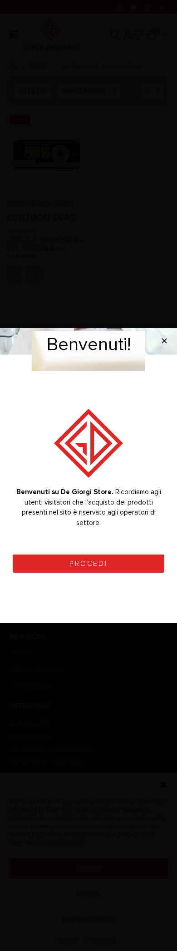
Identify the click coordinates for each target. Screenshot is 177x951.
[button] (164, 340)
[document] (88, 475)
